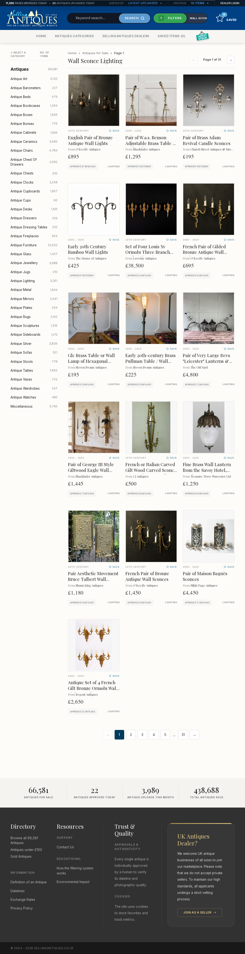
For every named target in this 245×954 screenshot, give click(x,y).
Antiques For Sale (95, 53)
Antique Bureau (34, 124)
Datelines (18, 891)
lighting (114, 166)
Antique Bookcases (34, 106)
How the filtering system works (75, 870)
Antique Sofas (34, 352)
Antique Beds (34, 97)
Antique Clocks (34, 182)
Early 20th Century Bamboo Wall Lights (88, 249)
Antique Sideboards (34, 334)
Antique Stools (34, 362)
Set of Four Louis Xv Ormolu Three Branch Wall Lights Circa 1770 (147, 252)
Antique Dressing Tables (34, 227)
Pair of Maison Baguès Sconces (205, 576)
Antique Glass (34, 254)
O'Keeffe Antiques (88, 149)
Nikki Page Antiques (203, 585)
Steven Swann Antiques (91, 367)
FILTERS (171, 18)
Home (72, 53)
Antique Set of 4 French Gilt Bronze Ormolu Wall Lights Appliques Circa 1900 (92, 691)
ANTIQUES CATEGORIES (74, 36)
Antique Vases (34, 379)
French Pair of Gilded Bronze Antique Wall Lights (204, 252)
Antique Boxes (34, 115)
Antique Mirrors (34, 299)
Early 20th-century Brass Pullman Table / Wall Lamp (150, 361)
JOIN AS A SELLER (197, 912)
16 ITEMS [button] (198, 3)
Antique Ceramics (34, 142)
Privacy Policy (22, 908)
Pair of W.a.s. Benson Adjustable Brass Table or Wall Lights (151, 143)
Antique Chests (34, 173)
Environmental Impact (73, 882)
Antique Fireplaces (34, 236)
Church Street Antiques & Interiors (214, 149)
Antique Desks (34, 209)
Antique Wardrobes (34, 388)
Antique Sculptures (34, 326)
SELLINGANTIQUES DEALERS (125, 36)
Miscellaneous (34, 406)
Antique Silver (34, 344)
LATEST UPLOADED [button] (143, 3)
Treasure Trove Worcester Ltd (210, 476)
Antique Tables (34, 370)
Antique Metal (34, 290)
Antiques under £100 (26, 850)
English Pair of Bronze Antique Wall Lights (90, 140)
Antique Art (34, 79)
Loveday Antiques (145, 258)
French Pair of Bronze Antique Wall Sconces (147, 576)
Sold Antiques (21, 856)
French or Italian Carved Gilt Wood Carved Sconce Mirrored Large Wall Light (150, 473)
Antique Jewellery (34, 263)
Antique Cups (34, 200)
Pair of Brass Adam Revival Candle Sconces (206, 140)
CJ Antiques (141, 476)
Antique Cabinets (34, 132)
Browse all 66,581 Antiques (24, 840)
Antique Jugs (34, 272)
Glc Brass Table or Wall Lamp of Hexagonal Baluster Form (91, 361)
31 (183, 735)
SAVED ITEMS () (171, 36)
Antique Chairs (34, 150)
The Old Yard (199, 367)
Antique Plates (34, 308)
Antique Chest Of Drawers (34, 162)
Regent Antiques (87, 694)
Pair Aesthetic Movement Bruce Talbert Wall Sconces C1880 (93, 579)
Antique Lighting (34, 281)
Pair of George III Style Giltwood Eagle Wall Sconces (91, 470)
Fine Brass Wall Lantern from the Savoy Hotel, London (207, 470)
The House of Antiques (91, 258)
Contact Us (65, 847)
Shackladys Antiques (146, 149)
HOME (41, 36)
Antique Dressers (34, 218)
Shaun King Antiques (89, 585)
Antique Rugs (34, 317)
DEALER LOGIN (229, 3)
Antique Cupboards (34, 191)
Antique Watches (34, 397)
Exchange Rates (23, 900)
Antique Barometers (34, 88)
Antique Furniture (34, 245)
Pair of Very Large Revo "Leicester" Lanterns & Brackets (206, 361)
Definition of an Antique (29, 882)
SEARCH (132, 18)
